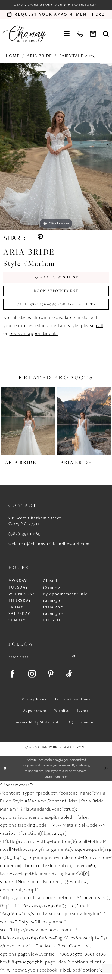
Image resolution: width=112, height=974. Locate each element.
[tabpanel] (56, 146)
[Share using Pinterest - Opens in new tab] (40, 237)
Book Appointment (56, 290)
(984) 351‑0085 (24, 533)
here (64, 776)
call (99, 325)
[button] (66, 33)
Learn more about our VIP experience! (56, 4)
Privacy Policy (34, 699)
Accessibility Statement (37, 722)
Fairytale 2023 (77, 55)
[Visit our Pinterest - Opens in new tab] (51, 674)
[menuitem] (66, 33)
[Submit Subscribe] (73, 656)
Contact (88, 722)
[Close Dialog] (5, 768)
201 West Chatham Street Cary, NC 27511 (34, 520)
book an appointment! (34, 333)
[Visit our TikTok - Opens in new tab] (69, 674)
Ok (106, 768)
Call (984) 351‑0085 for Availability (56, 304)
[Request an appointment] (92, 33)
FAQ (70, 722)
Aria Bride (39, 55)
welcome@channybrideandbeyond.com (48, 543)
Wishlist (61, 711)
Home (13, 55)
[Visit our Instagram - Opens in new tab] (32, 674)
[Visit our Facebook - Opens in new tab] (13, 674)
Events (82, 711)
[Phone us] (79, 33)
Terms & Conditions (72, 699)
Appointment (35, 711)
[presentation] (28, 421)
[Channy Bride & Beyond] (24, 33)
